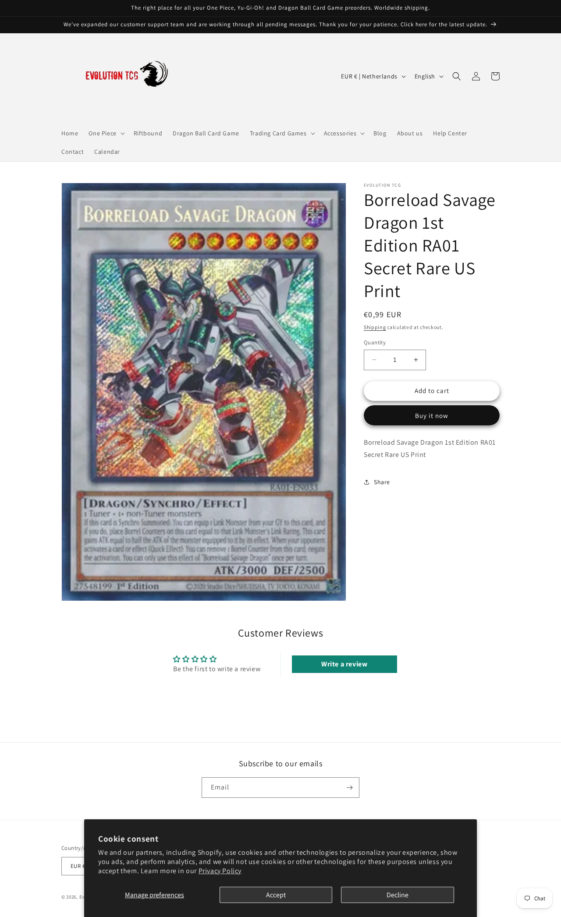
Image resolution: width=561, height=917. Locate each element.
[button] (105, 133)
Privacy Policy (220, 870)
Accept (276, 894)
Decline (397, 894)
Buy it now (431, 415)
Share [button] (382, 482)
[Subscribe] (349, 787)
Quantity (375, 342)
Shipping (375, 327)
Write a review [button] (344, 664)
